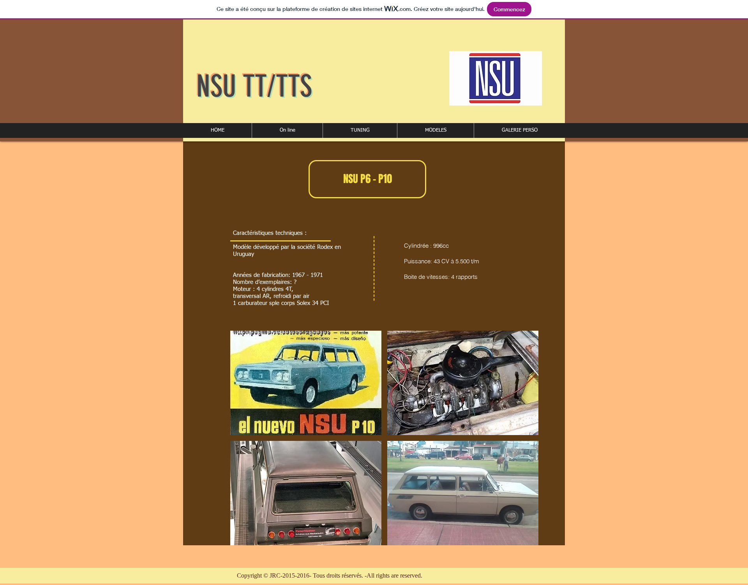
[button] (287, 130)
